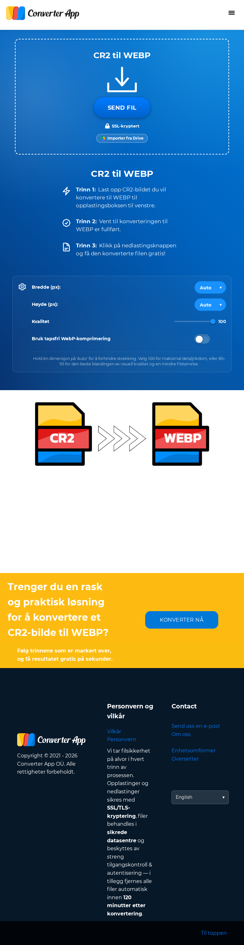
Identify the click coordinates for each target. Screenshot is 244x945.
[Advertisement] (122, 522)
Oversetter (185, 759)
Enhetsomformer (194, 751)
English (184, 797)
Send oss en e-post (196, 726)
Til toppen (214, 933)
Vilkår (114, 731)
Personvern (121, 739)
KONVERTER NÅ (181, 620)
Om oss (181, 734)
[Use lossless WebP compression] (202, 339)
